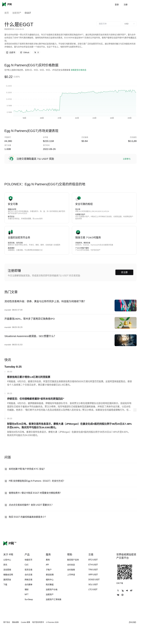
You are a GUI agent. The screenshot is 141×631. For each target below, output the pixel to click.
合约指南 (71, 569)
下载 (5, 584)
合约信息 (71, 564)
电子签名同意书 (38, 622)
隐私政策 (15, 622)
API (47, 564)
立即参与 (127, 159)
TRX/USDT (93, 569)
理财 (27, 589)
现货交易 (28, 569)
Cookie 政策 (25, 622)
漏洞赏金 (7, 579)
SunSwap (29, 599)
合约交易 (28, 574)
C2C (27, 564)
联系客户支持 (73, 559)
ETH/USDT (93, 564)
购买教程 (50, 584)
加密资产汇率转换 (53, 599)
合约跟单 (28, 584)
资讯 (5, 564)
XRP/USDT (93, 574)
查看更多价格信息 (78, 70)
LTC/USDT (92, 589)
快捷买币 (28, 559)
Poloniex (11, 4)
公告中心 (7, 559)
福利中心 (50, 579)
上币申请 (71, 574)
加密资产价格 (51, 589)
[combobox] (109, 23)
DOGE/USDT (94, 579)
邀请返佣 (50, 574)
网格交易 (28, 579)
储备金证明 (8, 574)
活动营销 (7, 569)
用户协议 (6, 622)
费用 (48, 559)
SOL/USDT (93, 584)
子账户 (49, 569)
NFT (27, 594)
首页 (6, 13)
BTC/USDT (93, 559)
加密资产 (16, 13)
